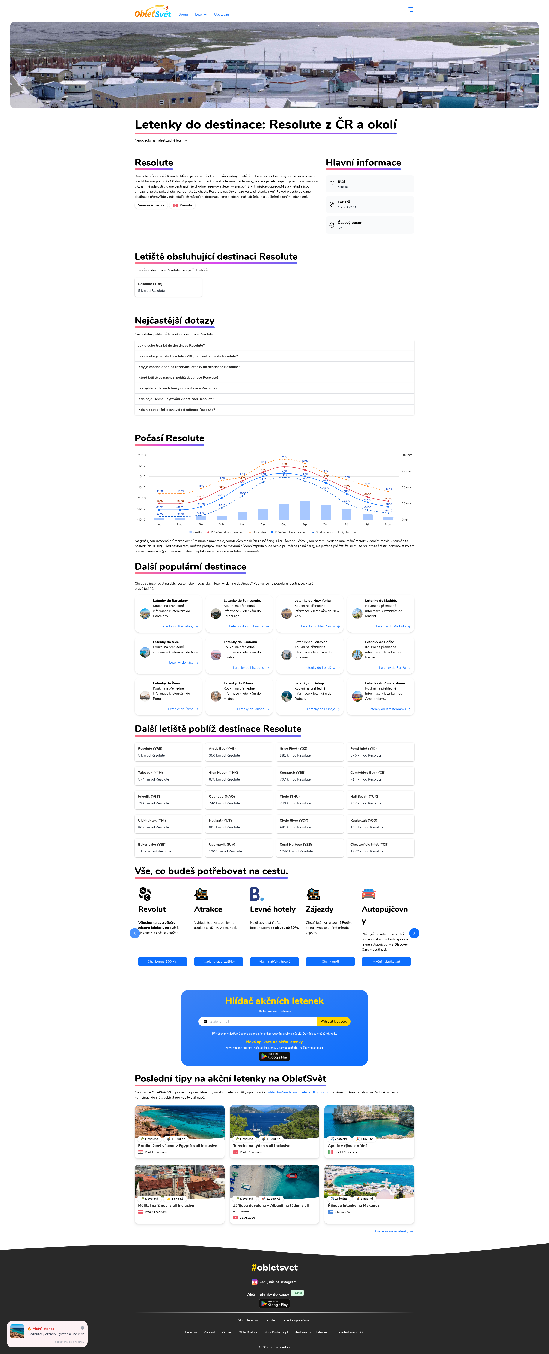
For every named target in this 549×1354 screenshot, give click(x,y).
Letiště (270, 1320)
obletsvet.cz (281, 1347)
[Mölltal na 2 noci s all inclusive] (180, 1182)
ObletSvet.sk (248, 1332)
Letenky (201, 14)
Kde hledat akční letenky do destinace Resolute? (176, 409)
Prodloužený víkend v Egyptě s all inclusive (55, 1334)
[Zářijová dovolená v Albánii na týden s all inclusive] (275, 1182)
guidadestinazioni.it (349, 1332)
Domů (183, 14)
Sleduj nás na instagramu (278, 1282)
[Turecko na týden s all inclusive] (275, 1122)
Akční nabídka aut (386, 961)
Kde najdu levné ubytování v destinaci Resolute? (176, 399)
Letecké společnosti (297, 1320)
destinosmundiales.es (311, 1332)
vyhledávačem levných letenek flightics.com (299, 1092)
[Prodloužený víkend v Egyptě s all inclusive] (180, 1122)
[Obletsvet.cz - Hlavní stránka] (153, 9)
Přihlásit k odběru (334, 1021)
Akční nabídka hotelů (274, 961)
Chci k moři (330, 961)
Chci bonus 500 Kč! (163, 961)
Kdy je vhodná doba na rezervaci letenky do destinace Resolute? (189, 367)
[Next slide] (414, 933)
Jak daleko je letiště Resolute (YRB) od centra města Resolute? (188, 356)
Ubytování (222, 14)
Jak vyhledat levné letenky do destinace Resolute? (177, 388)
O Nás (227, 1332)
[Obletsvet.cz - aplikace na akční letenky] (274, 1056)
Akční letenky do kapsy (274, 1294)
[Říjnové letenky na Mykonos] (369, 1182)
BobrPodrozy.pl (276, 1332)
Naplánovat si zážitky (219, 961)
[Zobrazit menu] (410, 9)
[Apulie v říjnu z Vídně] (369, 1122)
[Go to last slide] (135, 933)
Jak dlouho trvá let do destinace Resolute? (171, 345)
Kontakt (209, 1332)
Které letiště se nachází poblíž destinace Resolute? (178, 377)
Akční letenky (248, 1320)
